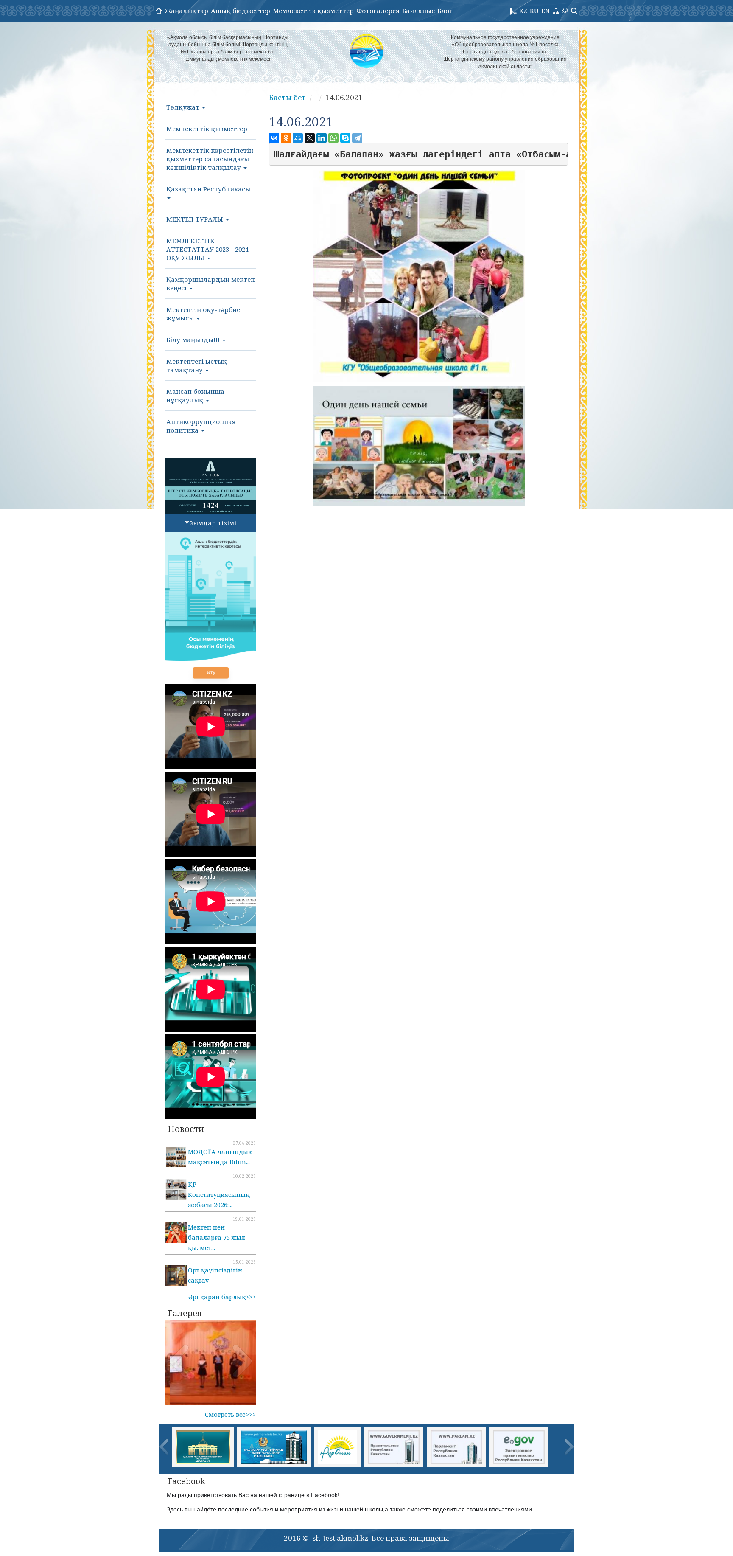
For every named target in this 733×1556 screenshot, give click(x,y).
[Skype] (345, 138)
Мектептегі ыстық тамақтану (196, 365)
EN (545, 10)
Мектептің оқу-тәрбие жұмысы (203, 313)
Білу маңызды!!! (193, 339)
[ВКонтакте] (274, 138)
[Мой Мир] (298, 138)
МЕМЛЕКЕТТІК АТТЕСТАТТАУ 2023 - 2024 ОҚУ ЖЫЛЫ (207, 249)
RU (534, 10)
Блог (445, 10)
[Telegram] (357, 138)
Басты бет (287, 97)
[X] (310, 138)
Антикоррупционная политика (201, 425)
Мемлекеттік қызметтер (313, 10)
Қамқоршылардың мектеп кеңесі (210, 283)
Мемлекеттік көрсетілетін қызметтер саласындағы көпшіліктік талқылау (209, 158)
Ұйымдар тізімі (210, 523)
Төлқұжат (183, 107)
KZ (523, 10)
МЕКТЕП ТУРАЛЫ (195, 219)
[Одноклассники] (286, 138)
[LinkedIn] (321, 138)
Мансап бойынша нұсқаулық (195, 395)
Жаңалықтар (186, 10)
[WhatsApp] (333, 138)
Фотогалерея (378, 10)
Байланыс (418, 10)
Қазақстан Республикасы (208, 189)
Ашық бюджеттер (240, 10)
